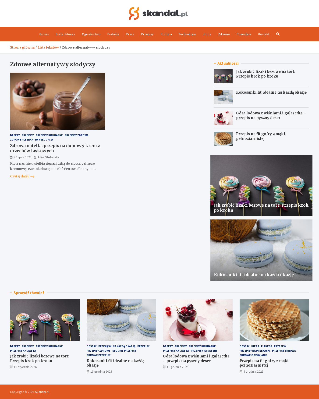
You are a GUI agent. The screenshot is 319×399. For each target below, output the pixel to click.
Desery (15, 135)
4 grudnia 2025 (253, 371)
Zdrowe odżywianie (253, 355)
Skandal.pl (42, 392)
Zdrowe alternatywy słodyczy (31, 139)
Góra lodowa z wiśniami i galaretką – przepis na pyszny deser (271, 115)
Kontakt (263, 34)
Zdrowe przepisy (98, 355)
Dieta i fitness (65, 34)
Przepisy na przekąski (255, 350)
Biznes (44, 34)
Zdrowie (224, 34)
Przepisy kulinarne (49, 135)
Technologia (187, 34)
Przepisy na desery (204, 350)
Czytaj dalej (19, 176)
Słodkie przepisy (124, 350)
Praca (130, 34)
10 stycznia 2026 (25, 367)
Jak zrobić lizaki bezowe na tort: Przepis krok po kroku (265, 73)
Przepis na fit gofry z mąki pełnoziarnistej (260, 136)
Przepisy (147, 34)
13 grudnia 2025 (101, 371)
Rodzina (166, 34)
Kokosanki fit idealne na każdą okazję (271, 92)
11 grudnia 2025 (177, 367)
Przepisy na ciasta (23, 350)
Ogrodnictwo (91, 34)
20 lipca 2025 (23, 157)
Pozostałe (244, 34)
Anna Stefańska (49, 157)
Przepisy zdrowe (77, 135)
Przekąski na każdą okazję (116, 346)
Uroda (207, 34)
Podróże (113, 34)
